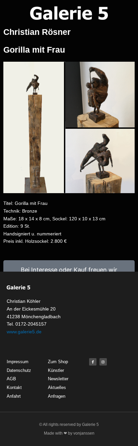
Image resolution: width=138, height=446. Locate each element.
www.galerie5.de (24, 331)
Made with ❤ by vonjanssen (69, 433)
